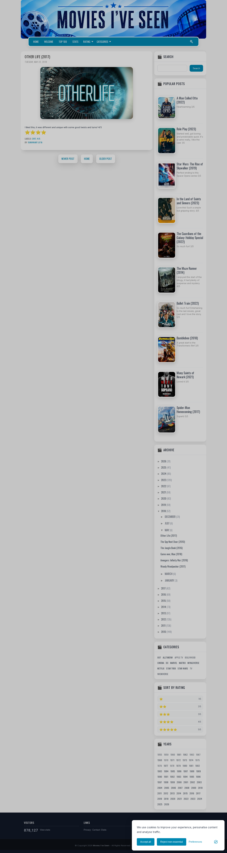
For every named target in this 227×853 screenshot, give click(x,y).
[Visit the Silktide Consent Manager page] (216, 842)
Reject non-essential (171, 841)
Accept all (145, 841)
